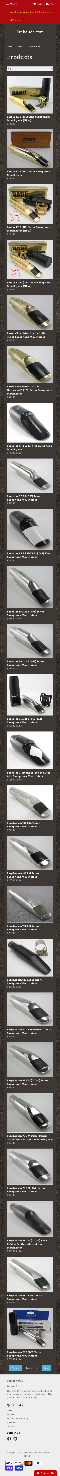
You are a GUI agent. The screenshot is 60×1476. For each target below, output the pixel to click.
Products (11, 1414)
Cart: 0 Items (45, 3)
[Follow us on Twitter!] (15, 1439)
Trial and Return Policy (17, 1418)
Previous (15, 1367)
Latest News (15, 1380)
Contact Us (12, 1426)
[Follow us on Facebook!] (9, 1439)
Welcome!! (12, 1386)
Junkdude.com (30, 32)
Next (46, 1367)
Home (9, 1410)
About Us (11, 1422)
